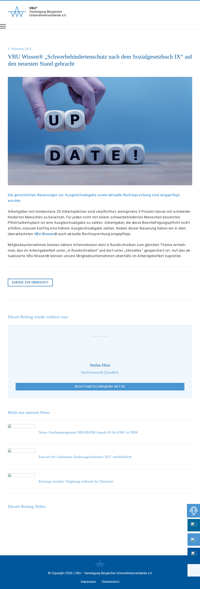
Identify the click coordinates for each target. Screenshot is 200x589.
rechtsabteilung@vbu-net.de (100, 386)
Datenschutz (111, 582)
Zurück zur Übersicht (30, 282)
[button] (194, 570)
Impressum (88, 582)
